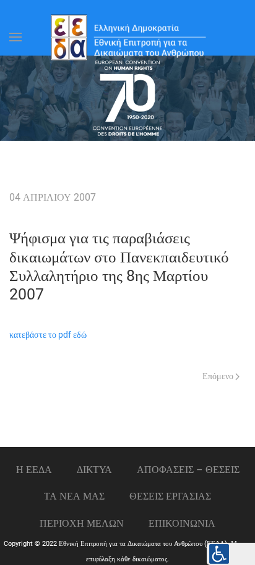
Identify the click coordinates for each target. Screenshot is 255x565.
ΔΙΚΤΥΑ (94, 469)
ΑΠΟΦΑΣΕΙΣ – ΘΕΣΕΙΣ (188, 469)
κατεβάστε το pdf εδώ (48, 335)
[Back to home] (127, 37)
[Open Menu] (15, 37)
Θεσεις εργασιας (170, 496)
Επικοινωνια (182, 523)
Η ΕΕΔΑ (34, 469)
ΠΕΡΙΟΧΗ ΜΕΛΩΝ (82, 523)
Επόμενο (218, 376)
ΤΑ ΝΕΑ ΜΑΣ (74, 496)
